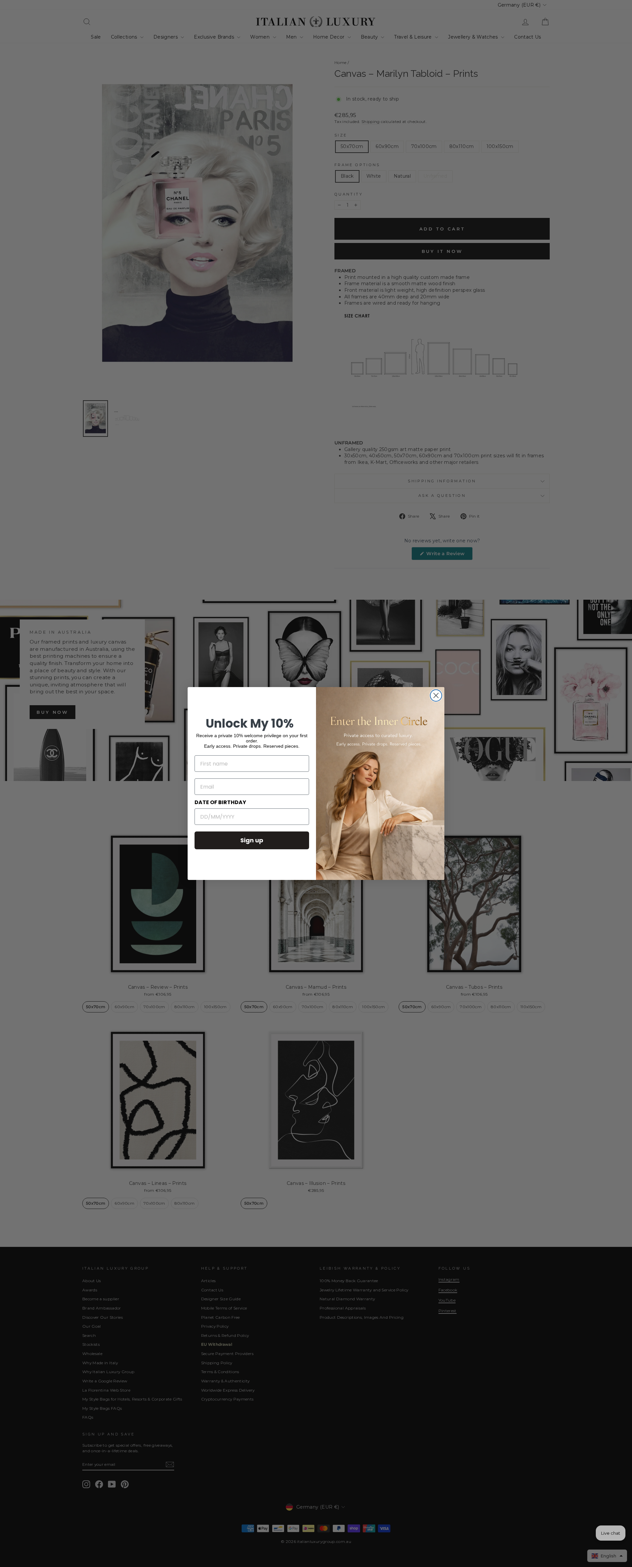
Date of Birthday (220, 802)
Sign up (251, 840)
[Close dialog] (436, 695)
